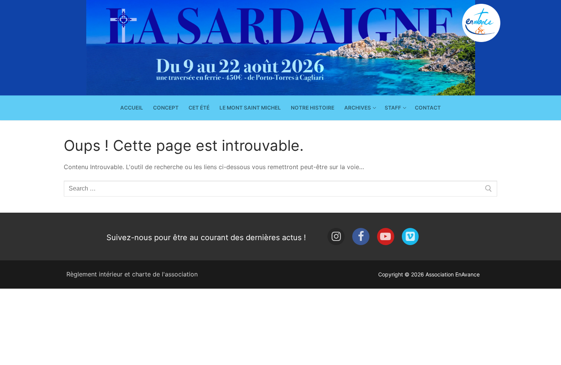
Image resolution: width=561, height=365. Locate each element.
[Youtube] (385, 236)
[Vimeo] (410, 236)
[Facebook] (360, 236)
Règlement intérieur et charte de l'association (132, 274)
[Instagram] (336, 236)
